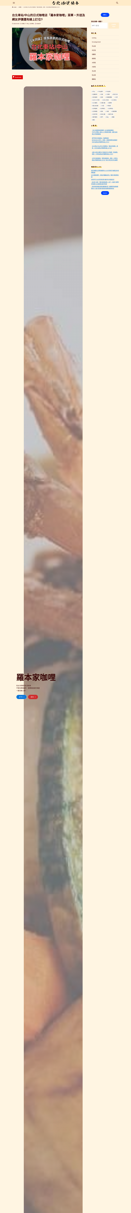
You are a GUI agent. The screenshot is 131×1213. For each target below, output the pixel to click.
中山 (28, 23)
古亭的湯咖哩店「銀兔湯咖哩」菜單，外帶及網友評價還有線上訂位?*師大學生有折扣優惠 (105, 159)
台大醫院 (95, 103)
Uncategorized (96, 42)
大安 (103, 105)
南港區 (94, 58)
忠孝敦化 (103, 108)
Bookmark (18, 77)
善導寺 (110, 103)
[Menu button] (14, 3)
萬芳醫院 (95, 117)
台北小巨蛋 (106, 100)
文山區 (94, 71)
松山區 (94, 75)
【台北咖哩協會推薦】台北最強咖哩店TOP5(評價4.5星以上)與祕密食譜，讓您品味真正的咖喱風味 (104, 132)
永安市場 (95, 114)
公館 (102, 94)
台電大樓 (103, 103)
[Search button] (117, 3)
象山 (107, 117)
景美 (102, 111)
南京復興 (95, 97)
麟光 (94, 120)
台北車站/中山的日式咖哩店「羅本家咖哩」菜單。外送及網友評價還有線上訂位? (105, 147)
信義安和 (95, 94)
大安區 (94, 67)
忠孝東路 (95, 111)
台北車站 (32, 23)
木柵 (107, 111)
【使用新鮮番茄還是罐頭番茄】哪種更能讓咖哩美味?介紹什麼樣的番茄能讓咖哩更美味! (104, 187)
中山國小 (108, 91)
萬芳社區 (111, 114)
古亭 (116, 97)
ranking (94, 38)
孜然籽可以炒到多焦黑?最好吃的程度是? (103, 179)
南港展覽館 (109, 97)
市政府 (109, 105)
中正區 (94, 50)
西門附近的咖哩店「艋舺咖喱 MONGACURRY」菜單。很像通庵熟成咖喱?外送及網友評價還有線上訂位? (104, 140)
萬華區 (94, 79)
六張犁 (108, 94)
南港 (102, 97)
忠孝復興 (95, 108)
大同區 (23, 23)
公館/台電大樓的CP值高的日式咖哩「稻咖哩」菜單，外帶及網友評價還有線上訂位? (105, 153)
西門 (102, 117)
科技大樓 (103, 114)
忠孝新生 (111, 108)
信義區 (94, 54)
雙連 (113, 117)
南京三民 (115, 94)
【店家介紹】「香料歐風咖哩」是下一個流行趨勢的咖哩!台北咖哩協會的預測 (105, 183)
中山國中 (101, 91)
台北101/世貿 (96, 100)
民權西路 (114, 111)
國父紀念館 (95, 105)
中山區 (94, 46)
